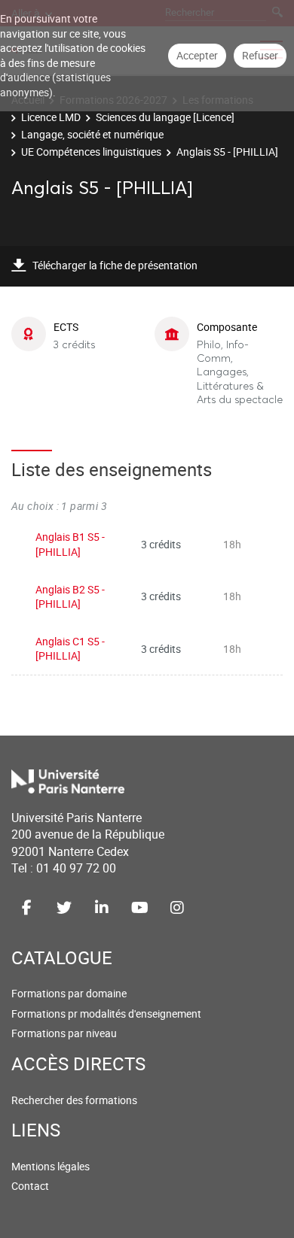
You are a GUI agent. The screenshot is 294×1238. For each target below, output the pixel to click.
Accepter (197, 55)
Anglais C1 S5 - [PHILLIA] (70, 648)
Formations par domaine (69, 993)
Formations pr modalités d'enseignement (106, 1013)
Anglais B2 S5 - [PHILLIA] (70, 596)
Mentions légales (50, 1166)
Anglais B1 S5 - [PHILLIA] (70, 544)
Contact (30, 1186)
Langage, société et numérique (92, 134)
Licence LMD (51, 117)
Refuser (260, 55)
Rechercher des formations (74, 1100)
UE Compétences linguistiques (91, 151)
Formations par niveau (64, 1033)
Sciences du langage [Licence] (165, 117)
